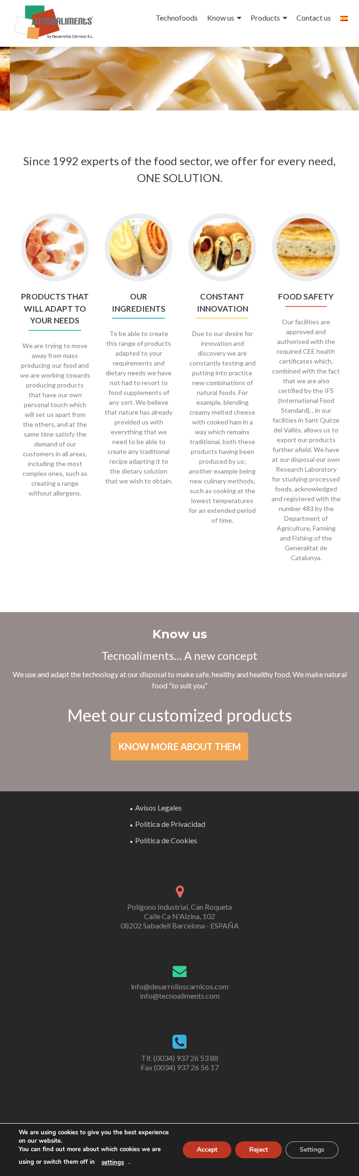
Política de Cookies (166, 840)
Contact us (313, 17)
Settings (312, 1149)
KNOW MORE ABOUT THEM (179, 746)
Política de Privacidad (170, 823)
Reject (258, 1149)
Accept (207, 1149)
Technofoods (177, 17)
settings (112, 1162)
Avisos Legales (158, 807)
